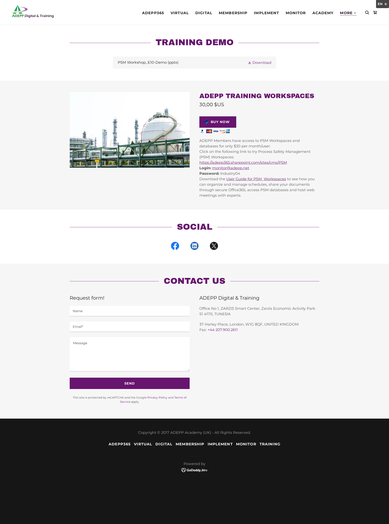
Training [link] (270, 444)
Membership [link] (233, 13)
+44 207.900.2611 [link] (223, 330)
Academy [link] (323, 13)
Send (129, 383)
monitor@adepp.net (230, 168)
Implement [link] (266, 13)
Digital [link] (203, 13)
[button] (348, 13)
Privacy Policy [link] (157, 397)
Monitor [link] (296, 13)
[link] (33, 12)
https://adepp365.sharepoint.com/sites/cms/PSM (243, 162)
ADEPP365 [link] (153, 13)
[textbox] (130, 311)
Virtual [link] (180, 13)
